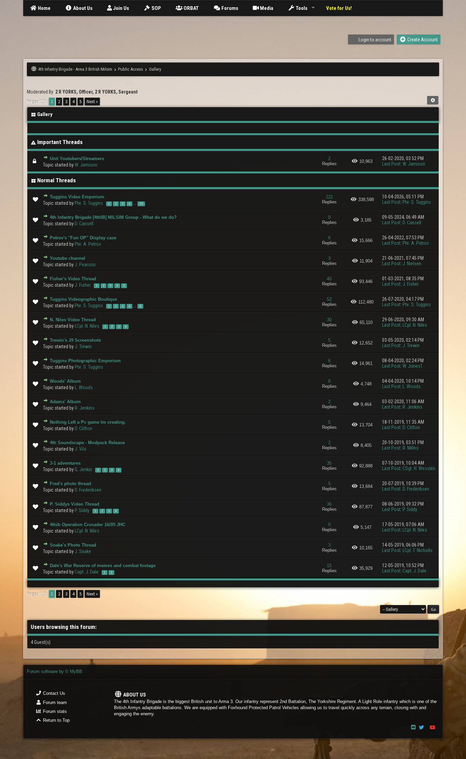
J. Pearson (85, 264)
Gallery (155, 69)
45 (329, 278)
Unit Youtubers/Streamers (77, 158)
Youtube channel (67, 258)
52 (329, 299)
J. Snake (83, 551)
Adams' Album (65, 401)
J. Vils (80, 449)
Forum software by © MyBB (54, 671)
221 (329, 196)
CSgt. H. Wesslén (419, 468)
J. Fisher (83, 285)
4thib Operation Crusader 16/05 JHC (87, 524)
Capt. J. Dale (87, 572)
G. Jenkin (83, 469)
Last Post (391, 164)
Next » (92, 101)
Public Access (130, 69)
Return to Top (56, 720)
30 (329, 319)
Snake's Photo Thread (73, 545)
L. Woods (84, 387)
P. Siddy (82, 510)
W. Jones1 (413, 366)
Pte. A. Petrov (88, 244)
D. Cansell (84, 223)
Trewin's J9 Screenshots (75, 340)
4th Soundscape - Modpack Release (87, 442)
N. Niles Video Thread (73, 319)
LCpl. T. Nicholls (418, 550)
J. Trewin (83, 346)
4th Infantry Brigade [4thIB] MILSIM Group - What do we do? (113, 217)
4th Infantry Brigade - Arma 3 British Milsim (75, 69)
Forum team (54, 702)
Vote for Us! (339, 8)
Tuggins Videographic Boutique (83, 299)
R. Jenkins (84, 408)
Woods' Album (65, 381)
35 (329, 463)
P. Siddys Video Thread (74, 504)
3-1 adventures (65, 463)
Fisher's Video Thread (73, 278)
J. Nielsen (412, 263)
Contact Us (53, 693)
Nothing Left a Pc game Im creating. (88, 422)
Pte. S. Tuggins (89, 203)
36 (329, 504)
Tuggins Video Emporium (77, 196)
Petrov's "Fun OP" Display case (83, 237)
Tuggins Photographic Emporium (85, 360)
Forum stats (54, 711)
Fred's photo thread (70, 483)
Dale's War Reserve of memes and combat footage (103, 565)
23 (141, 204)
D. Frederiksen (88, 490)
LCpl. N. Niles (87, 326)
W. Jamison (86, 165)
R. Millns (411, 448)
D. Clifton (83, 428)
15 (329, 565)
